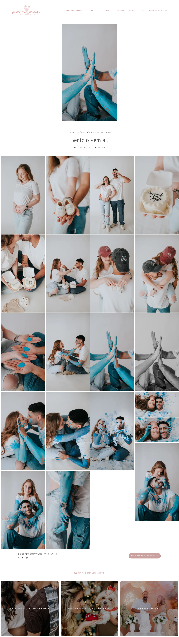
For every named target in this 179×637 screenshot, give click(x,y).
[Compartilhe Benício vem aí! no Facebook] (18, 558)
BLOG (131, 10)
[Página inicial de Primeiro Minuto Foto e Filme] (26, 10)
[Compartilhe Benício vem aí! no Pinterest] (27, 558)
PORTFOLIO (94, 10)
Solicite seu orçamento (144, 556)
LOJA (142, 10)
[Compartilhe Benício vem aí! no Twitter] (23, 558)
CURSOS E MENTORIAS (158, 10)
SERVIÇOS (120, 10)
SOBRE (107, 10)
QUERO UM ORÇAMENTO (74, 10)
